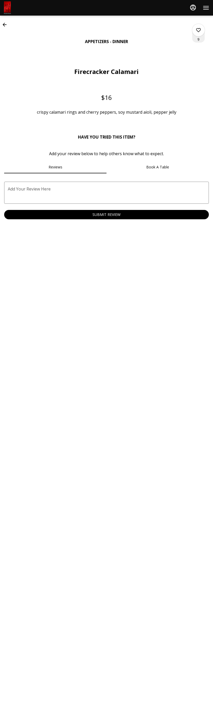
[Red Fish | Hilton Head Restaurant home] (27, 7)
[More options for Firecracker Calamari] (198, 30)
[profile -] (193, 7)
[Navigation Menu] (206, 7)
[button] (6, 25)
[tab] (55, 167)
